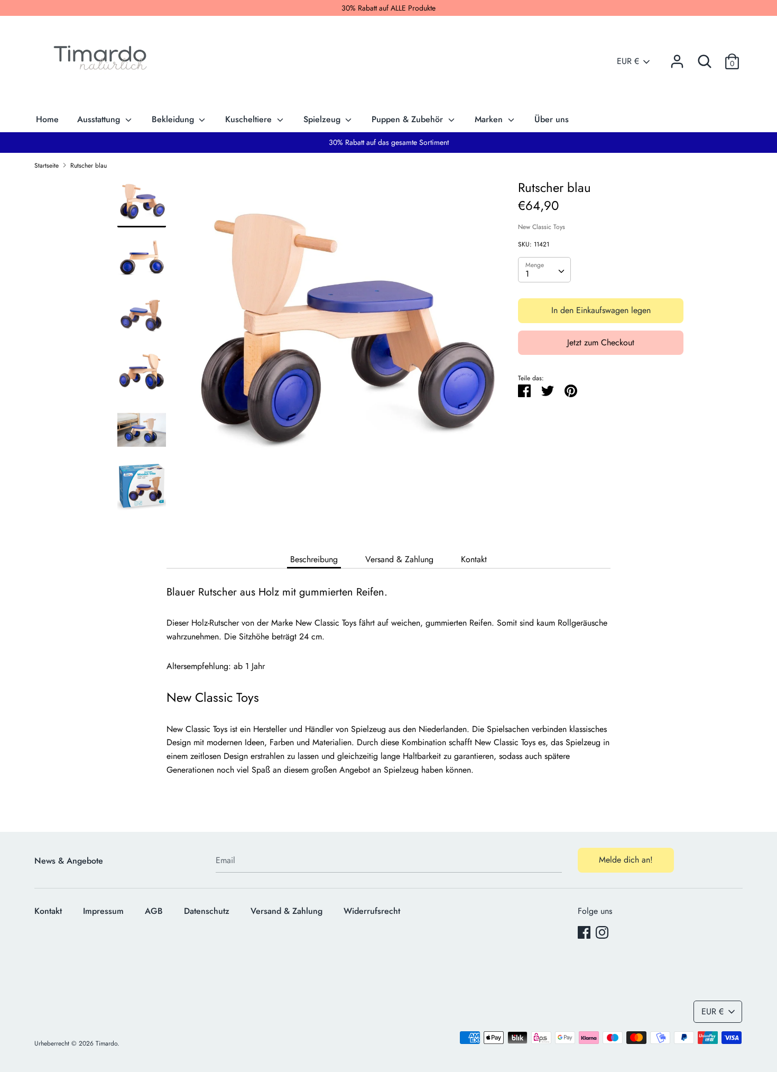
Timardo (106, 1043)
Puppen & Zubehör (409, 119)
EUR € (628, 61)
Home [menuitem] (47, 119)
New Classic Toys (541, 227)
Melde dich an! (626, 860)
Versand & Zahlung (399, 559)
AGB (154, 911)
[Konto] (677, 57)
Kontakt (474, 559)
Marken (490, 119)
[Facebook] (584, 932)
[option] (342, 343)
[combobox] (544, 269)
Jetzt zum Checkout (600, 342)
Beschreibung (314, 559)
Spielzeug (323, 119)
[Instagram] (602, 932)
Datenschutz (206, 911)
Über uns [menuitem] (551, 119)
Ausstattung (100, 119)
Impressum (103, 911)
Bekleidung (174, 119)
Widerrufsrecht (372, 911)
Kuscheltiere (249, 119)
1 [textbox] (527, 274)
